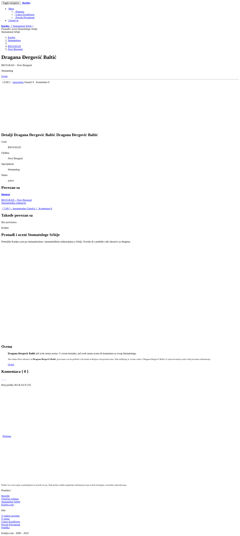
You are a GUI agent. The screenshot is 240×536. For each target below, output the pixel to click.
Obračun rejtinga (10, 498)
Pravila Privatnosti (24, 17)
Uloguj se (13, 20)
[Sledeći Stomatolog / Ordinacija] (5, 379)
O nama (5, 518)
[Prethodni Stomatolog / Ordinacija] (2, 379)
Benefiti (5, 496)
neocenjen (18, 82)
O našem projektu (10, 515)
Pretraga (19, 11)
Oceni (4, 76)
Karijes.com (7, 504)
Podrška (5, 527)
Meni (11, 8)
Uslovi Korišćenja (24, 14)
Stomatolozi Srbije (10, 501)
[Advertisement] (99, 106)
